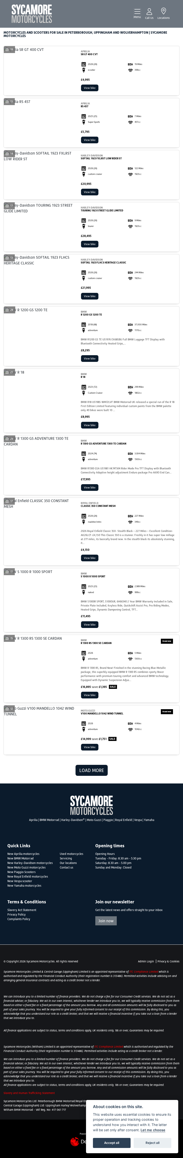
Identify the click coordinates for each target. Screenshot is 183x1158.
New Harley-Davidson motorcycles (30, 863)
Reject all (152, 1143)
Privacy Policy (16, 914)
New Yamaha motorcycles (24, 885)
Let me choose (153, 1130)
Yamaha (149, 820)
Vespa (138, 820)
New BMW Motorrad (20, 858)
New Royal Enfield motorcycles (27, 876)
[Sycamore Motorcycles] (31, 13)
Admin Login (146, 961)
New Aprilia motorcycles (23, 854)
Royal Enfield (123, 820)
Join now (106, 921)
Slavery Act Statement (21, 910)
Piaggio (108, 820)
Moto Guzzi (94, 820)
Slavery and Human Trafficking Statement (29, 1093)
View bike (90, 87)
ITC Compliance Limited (144, 971)
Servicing (66, 858)
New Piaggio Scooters (21, 872)
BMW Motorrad (49, 820)
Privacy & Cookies (168, 961)
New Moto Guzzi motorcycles (26, 867)
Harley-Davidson (73, 820)
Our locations (68, 863)
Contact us (66, 867)
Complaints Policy (18, 919)
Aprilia (33, 820)
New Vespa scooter (19, 881)
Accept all (111, 1143)
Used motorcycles (71, 854)
